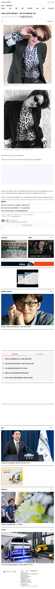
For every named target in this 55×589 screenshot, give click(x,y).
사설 (2, 428)
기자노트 (3, 530)
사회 (43, 8)
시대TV (30, 238)
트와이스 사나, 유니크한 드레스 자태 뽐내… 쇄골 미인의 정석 (15, 205)
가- (46, 21)
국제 (37, 8)
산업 (22, 8)
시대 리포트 (4, 238)
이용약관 (22, 570)
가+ (53, 21)
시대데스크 (4, 489)
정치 (10, 8)
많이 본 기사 (15, 354)
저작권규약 (27, 570)
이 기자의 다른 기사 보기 (27, 225)
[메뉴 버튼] (53, 2)
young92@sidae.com (13, 220)
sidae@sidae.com (16, 216)
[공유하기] (48, 2)
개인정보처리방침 (33, 570)
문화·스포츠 (51, 8)
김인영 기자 (5, 16)
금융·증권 (30, 8)
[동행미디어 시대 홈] (5, 2)
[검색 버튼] (50, 2)
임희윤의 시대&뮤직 (6, 291)
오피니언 (3, 8)
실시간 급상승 (40, 354)
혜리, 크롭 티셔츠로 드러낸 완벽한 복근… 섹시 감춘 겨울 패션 (15, 208)
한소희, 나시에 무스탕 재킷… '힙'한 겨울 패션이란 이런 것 (14, 211)
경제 (16, 8)
